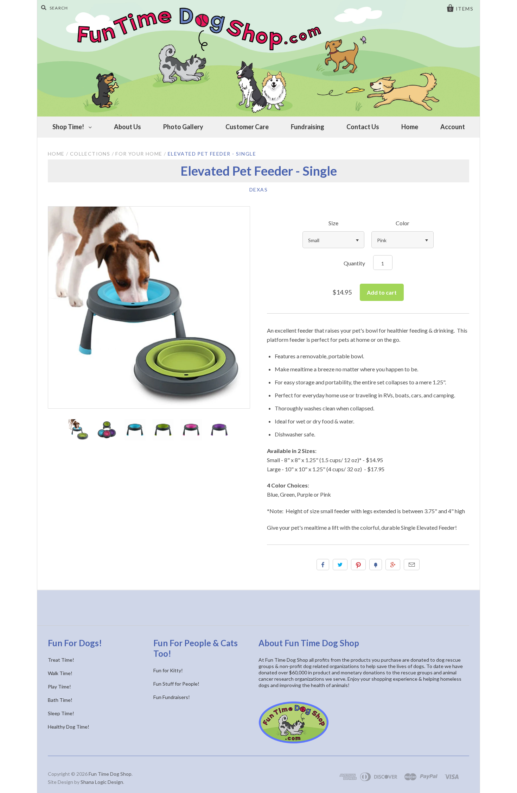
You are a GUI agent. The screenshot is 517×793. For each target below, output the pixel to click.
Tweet (340, 564)
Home (409, 127)
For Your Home (138, 154)
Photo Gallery (183, 127)
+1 (392, 564)
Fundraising (307, 127)
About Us (127, 127)
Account (452, 127)
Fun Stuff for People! (176, 684)
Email (412, 564)
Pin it (358, 564)
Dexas (258, 190)
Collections (90, 154)
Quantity (354, 263)
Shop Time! (68, 127)
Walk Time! (60, 673)
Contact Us (362, 127)
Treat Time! (61, 660)
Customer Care (247, 127)
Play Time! (59, 687)
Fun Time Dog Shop (110, 774)
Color (402, 223)
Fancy (375, 564)
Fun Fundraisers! (171, 697)
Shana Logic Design (102, 782)
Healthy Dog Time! (68, 727)
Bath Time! (60, 700)
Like (323, 564)
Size (333, 223)
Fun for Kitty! (168, 670)
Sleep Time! (61, 713)
